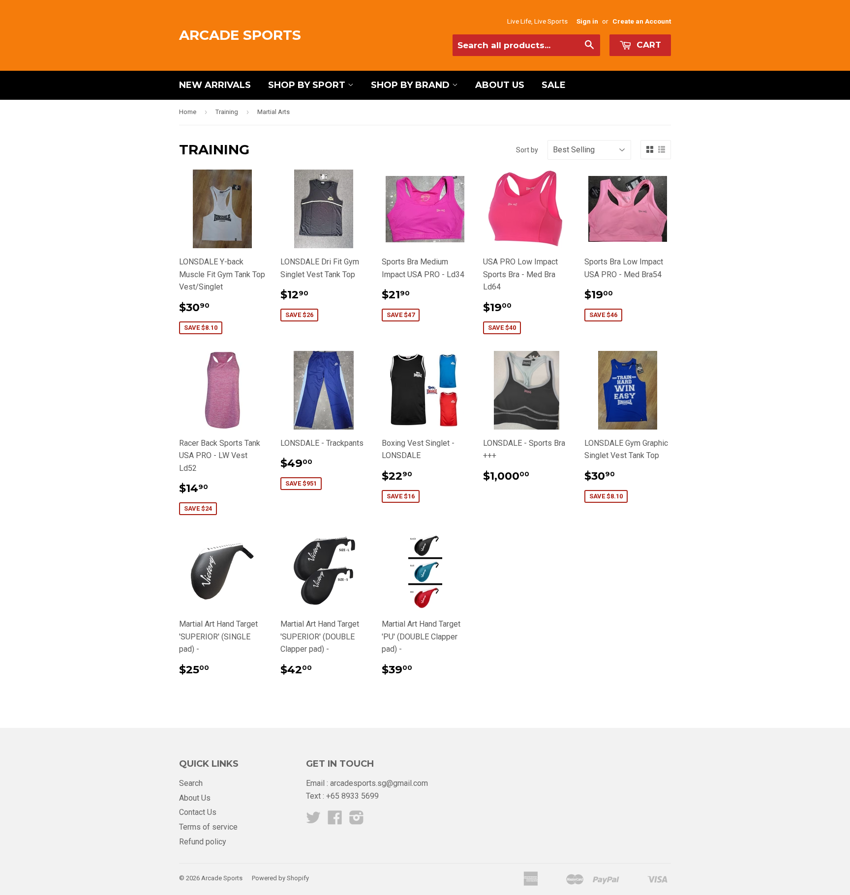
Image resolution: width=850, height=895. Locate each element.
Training (226, 111)
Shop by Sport (308, 85)
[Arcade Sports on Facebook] (335, 820)
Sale (554, 85)
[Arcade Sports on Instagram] (356, 820)
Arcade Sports (240, 35)
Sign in (587, 21)
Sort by (527, 150)
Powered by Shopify (280, 878)
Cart (647, 45)
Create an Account (641, 21)
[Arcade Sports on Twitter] (313, 820)
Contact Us (197, 812)
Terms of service (208, 827)
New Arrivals (215, 85)
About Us (499, 85)
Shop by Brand (411, 85)
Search (191, 783)
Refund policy (202, 841)
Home (187, 111)
